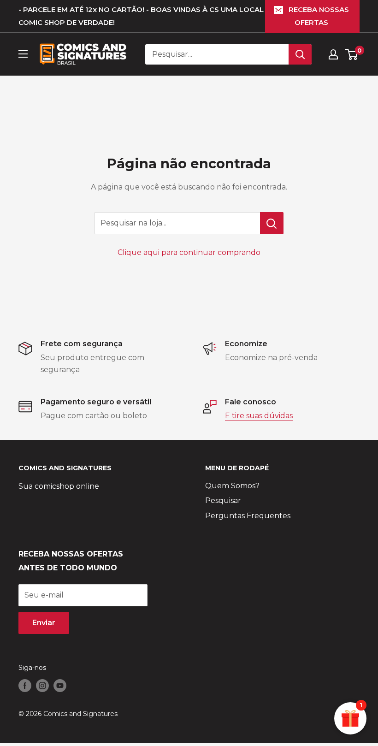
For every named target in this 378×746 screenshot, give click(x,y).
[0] (352, 54)
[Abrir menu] (23, 54)
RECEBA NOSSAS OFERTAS (319, 16)
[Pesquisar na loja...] (272, 223)
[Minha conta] (333, 54)
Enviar (43, 622)
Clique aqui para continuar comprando (189, 252)
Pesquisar (223, 500)
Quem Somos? (232, 485)
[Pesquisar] (300, 54)
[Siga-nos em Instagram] (42, 685)
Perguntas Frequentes (247, 515)
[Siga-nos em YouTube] (59, 685)
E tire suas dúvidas (259, 415)
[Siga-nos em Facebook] (24, 685)
